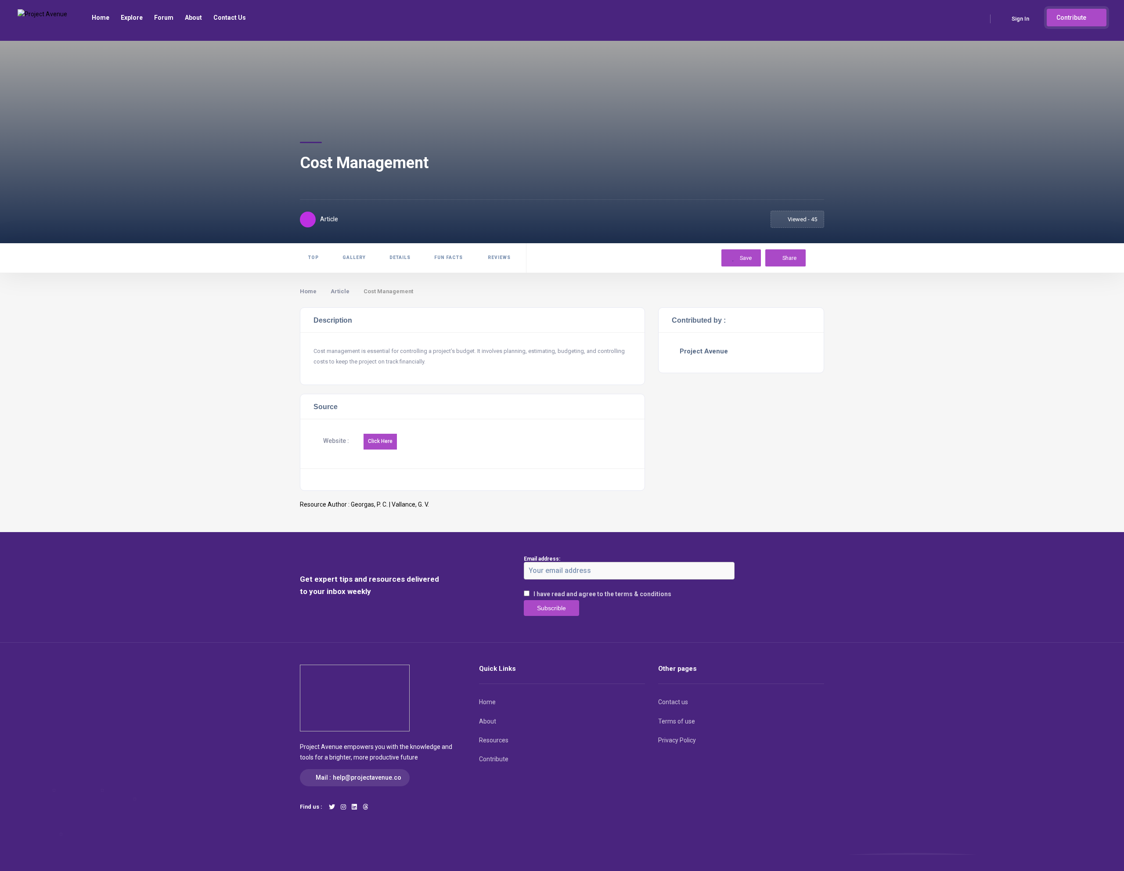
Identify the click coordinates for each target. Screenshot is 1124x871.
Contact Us (229, 17)
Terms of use (676, 721)
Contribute (1072, 17)
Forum (163, 17)
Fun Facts (448, 257)
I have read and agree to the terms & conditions (602, 593)
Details (400, 257)
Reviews (498, 257)
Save (745, 258)
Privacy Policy (677, 740)
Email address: (542, 559)
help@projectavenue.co (367, 777)
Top (313, 257)
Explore (132, 17)
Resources (493, 740)
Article (340, 291)
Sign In (1020, 18)
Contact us (673, 701)
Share (789, 258)
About (193, 17)
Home (100, 17)
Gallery (354, 257)
